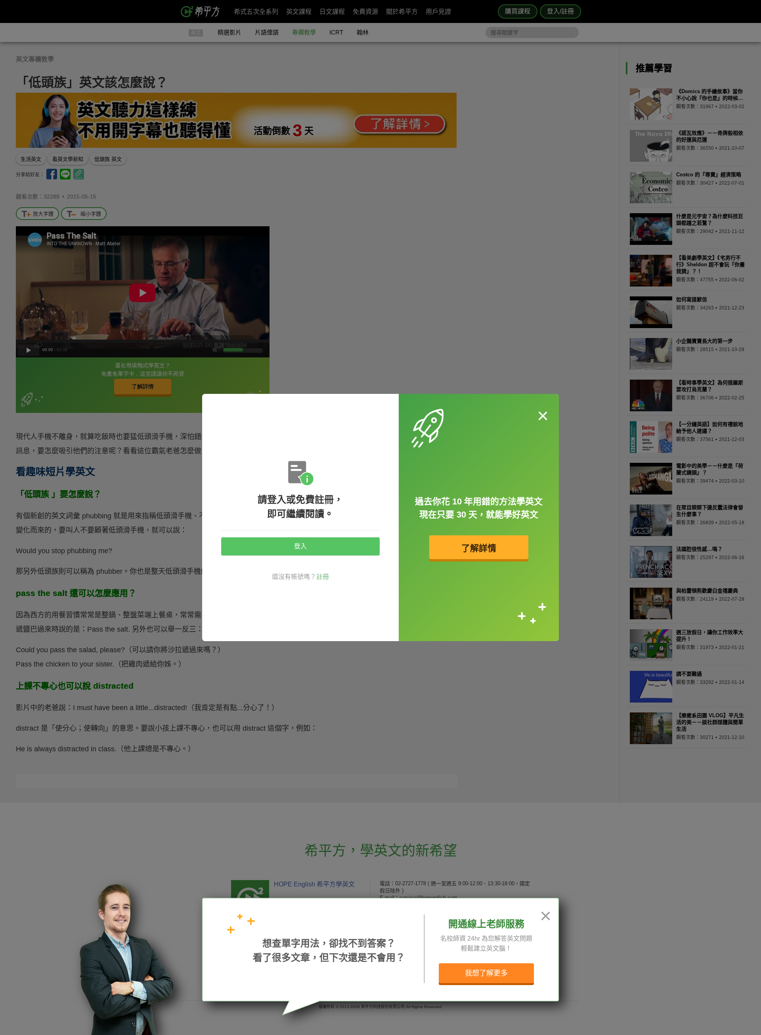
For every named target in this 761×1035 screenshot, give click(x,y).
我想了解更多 (486, 973)
